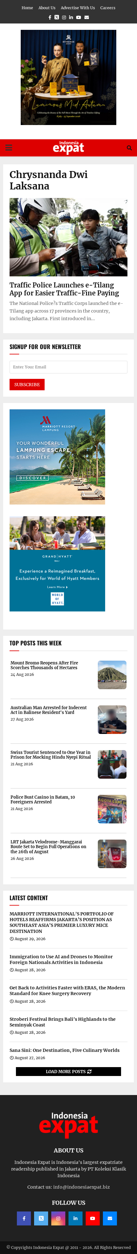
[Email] (110, 1218)
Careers (107, 7)
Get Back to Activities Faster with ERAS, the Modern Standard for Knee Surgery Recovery (67, 990)
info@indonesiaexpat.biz (81, 1187)
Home (27, 7)
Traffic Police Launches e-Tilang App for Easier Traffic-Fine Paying (64, 289)
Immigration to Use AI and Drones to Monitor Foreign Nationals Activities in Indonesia (61, 959)
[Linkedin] (75, 1218)
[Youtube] (93, 1218)
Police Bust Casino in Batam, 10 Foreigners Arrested (43, 800)
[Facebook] (24, 1218)
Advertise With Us (78, 7)
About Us (47, 7)
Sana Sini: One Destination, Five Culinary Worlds (64, 1050)
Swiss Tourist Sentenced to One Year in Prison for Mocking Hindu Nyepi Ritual (51, 755)
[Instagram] (58, 1218)
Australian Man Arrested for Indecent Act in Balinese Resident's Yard (49, 710)
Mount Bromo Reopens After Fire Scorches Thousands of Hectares (44, 665)
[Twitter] (41, 1218)
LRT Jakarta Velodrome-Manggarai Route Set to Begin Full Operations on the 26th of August (48, 847)
